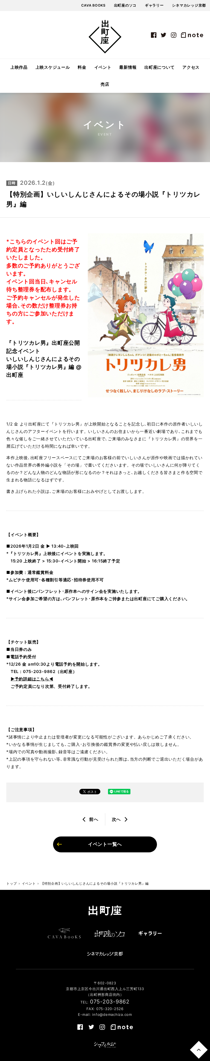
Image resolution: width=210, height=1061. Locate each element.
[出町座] (105, 37)
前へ (93, 819)
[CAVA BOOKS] (64, 933)
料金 (82, 67)
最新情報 (127, 67)
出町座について (159, 67)
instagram (173, 35)
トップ (11, 883)
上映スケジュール (53, 67)
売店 (105, 84)
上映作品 (19, 67)
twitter (164, 35)
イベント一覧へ (105, 844)
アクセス (191, 67)
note (191, 35)
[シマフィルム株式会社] (105, 1045)
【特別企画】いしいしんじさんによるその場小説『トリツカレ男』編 (95, 883)
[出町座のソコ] (109, 933)
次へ (116, 819)
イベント (103, 67)
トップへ (199, 1050)
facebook (153, 35)
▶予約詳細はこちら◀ (32, 679)
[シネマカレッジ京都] (105, 954)
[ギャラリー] (150, 933)
